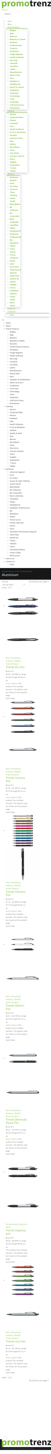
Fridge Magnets (16, 54)
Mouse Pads (15, 75)
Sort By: (5, 581)
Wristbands (15, 108)
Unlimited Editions (17, 549)
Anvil (12, 183)
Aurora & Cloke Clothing (14, 192)
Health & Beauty (17, 57)
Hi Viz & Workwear (18, 132)
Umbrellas (14, 102)
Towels (13, 171)
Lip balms (14, 66)
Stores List (11, 309)
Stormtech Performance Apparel (15, 270)
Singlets (13, 162)
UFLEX (12, 287)
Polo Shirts (14, 153)
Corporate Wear (16, 117)
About (10, 24)
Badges (13, 30)
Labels (12, 69)
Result (12, 261)
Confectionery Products (19, 347)
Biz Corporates (16, 493)
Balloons (13, 36)
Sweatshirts (15, 165)
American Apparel (17, 472)
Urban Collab (15, 552)
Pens (12, 78)
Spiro (12, 264)
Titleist (13, 282)
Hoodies (13, 135)
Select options (11, 683)
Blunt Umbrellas (16, 496)
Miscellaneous (16, 72)
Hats (12, 126)
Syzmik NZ (14, 279)
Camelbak (14, 225)
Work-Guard (15, 555)
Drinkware (14, 51)
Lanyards (14, 63)
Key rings (14, 60)
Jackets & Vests (16, 138)
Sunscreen (14, 93)
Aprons (13, 114)
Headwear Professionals (20, 508)
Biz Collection (15, 490)
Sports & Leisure (17, 87)
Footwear (14, 123)
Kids (11, 141)
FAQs (12, 315)
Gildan (12, 228)
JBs (11, 240)
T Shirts (13, 168)
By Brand (11, 174)
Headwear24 (15, 231)
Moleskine (14, 243)
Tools (12, 99)
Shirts (12, 159)
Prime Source (15, 520)
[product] (16, 622)
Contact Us (11, 312)
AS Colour (14, 186)
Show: (4, 587)
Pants (12, 150)
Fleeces (13, 120)
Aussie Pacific (15, 484)
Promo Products (13, 27)
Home (10, 21)
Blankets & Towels (17, 39)
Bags (12, 33)
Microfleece (15, 147)
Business (13, 42)
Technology (15, 96)
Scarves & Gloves (17, 156)
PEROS (12, 246)
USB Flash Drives (17, 105)
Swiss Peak (14, 276)
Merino (13, 144)
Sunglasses (14, 90)
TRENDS (13, 285)
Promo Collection (17, 523)
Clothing (11, 111)
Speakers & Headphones (20, 379)
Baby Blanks (15, 204)
